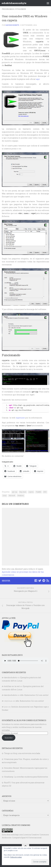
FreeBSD (38, 492)
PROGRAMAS (8, 9)
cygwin (31, 492)
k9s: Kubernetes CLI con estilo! (34, 695)
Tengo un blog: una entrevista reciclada (22, 753)
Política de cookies (16, 857)
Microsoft (12, 495)
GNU (45, 492)
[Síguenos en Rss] (47, 580)
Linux (4, 495)
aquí (38, 79)
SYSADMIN (20, 9)
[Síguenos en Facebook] (35, 580)
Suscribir (9, 737)
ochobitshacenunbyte (14, 3)
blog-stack (22, 492)
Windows (20, 495)
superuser (20, 417)
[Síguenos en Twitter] (39, 580)
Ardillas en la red (12, 686)
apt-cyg (14, 492)
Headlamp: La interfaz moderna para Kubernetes (26, 776)
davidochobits (12, 25)
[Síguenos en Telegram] (43, 580)
